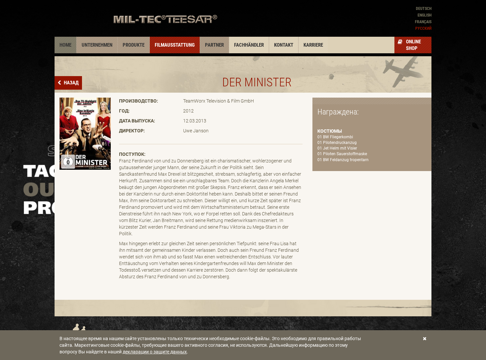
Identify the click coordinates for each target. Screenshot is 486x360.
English (424, 15)
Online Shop (413, 45)
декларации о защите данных (155, 351)
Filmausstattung (175, 45)
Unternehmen (97, 45)
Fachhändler (249, 45)
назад (71, 83)
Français (423, 22)
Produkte (133, 45)
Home (65, 45)
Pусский (423, 28)
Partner (214, 45)
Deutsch (423, 8)
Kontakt (283, 45)
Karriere (313, 45)
